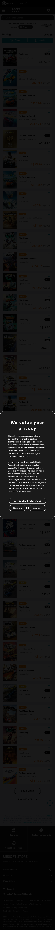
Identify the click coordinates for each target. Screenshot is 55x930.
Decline (17, 508)
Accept (37, 508)
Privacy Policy (27, 447)
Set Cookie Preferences (27, 501)
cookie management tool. (19, 456)
